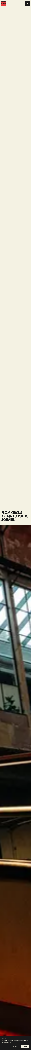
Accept (25, 1046)
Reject (15, 1046)
